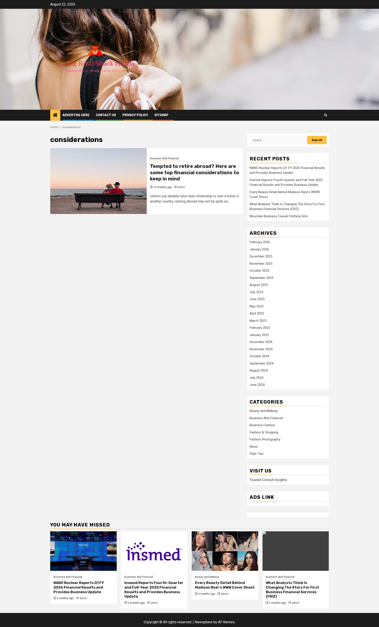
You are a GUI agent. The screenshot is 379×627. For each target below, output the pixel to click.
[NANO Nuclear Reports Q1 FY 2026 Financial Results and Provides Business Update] (83, 551)
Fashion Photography (265, 439)
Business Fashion (262, 425)
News (254, 447)
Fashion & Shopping (264, 432)
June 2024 (257, 385)
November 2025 (261, 264)
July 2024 (256, 378)
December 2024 (261, 342)
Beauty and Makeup (264, 411)
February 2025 (260, 328)
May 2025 (256, 306)
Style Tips (257, 454)
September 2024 (261, 363)
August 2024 (259, 370)
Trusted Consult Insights (268, 480)
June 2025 (257, 299)
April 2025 (257, 313)
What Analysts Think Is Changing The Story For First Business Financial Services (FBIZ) (292, 589)
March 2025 (258, 321)
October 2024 (259, 356)
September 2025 (261, 278)
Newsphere (204, 622)
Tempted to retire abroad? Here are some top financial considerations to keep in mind (194, 172)
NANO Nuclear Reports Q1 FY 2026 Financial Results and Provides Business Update (79, 587)
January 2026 (259, 249)
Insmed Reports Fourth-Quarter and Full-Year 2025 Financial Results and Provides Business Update (153, 589)
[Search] (325, 115)
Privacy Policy (135, 115)
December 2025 (261, 256)
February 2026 (260, 242)
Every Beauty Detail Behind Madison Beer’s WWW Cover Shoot (225, 585)
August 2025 (259, 285)
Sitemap (161, 115)
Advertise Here (76, 115)
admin (181, 187)
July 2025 (256, 292)
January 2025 (259, 335)
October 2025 (259, 271)
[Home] (55, 115)
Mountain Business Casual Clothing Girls (279, 216)
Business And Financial (164, 158)
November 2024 (261, 349)
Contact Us (106, 115)
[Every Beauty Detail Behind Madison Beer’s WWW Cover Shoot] (225, 551)
